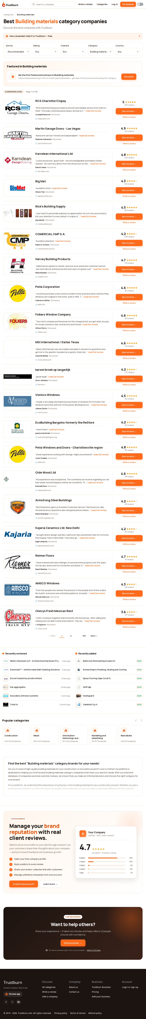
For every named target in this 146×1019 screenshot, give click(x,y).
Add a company (50, 996)
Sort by (9, 46)
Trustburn (13, 982)
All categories (48, 987)
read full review (93, 110)
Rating (36, 46)
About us (73, 987)
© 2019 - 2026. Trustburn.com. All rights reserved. (27, 1013)
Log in (115, 4)
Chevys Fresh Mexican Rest (54, 611)
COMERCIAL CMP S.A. (50, 234)
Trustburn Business (101, 987)
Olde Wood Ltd (45, 472)
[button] (18, 51)
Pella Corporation (47, 287)
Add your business (101, 996)
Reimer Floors (44, 555)
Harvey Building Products (52, 259)
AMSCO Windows (47, 583)
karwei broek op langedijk (52, 370)
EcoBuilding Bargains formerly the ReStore (64, 422)
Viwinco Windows (47, 395)
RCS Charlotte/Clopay (50, 101)
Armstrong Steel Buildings (53, 500)
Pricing (95, 991)
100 (84, 635)
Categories (102, 4)
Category (93, 46)
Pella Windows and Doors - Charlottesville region (69, 447)
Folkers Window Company (53, 314)
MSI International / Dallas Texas (57, 342)
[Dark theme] (140, 4)
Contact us (74, 991)
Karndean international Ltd (54, 154)
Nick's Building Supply (50, 206)
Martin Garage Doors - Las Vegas (57, 128)
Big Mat (40, 181)
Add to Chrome (93, 950)
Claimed (65, 46)
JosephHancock (42, 114)
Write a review (85, 4)
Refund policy (95, 1013)
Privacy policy (60, 1013)
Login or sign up (130, 987)
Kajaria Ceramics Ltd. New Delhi (57, 528)
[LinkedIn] (18, 1002)
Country (120, 46)
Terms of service (78, 1013)
